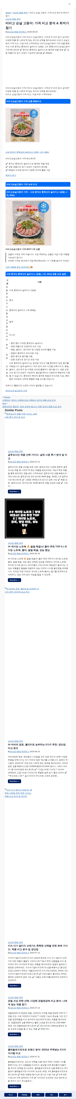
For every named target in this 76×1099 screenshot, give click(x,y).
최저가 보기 (11, 175)
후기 (65, 1095)
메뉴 (51, 1095)
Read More (13, 492)
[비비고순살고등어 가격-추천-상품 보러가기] (38, 125)
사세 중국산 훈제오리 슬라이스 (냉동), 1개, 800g (27, 152)
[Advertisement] (38, 70)
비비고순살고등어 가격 (16, 391)
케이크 (11, 1095)
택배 (38, 1095)
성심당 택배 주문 (13, 19)
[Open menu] (69, 3)
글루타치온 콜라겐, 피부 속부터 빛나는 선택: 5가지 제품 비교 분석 (31, 405)
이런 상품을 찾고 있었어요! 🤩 (19, 267)
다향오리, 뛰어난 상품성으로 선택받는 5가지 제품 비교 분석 (29, 398)
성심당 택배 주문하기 (17, 32)
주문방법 (24, 1095)
